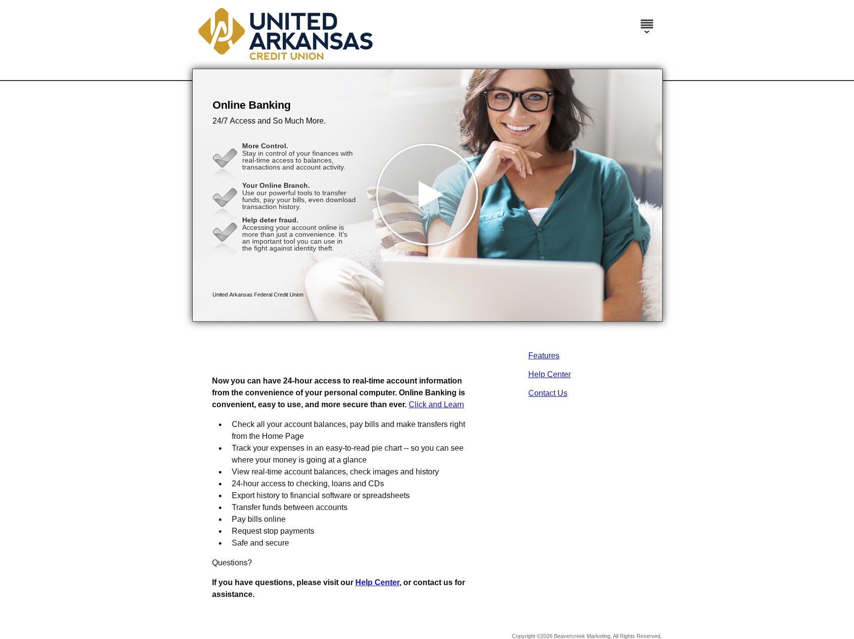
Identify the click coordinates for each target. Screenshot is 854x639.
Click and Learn (436, 404)
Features (543, 355)
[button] (427, 195)
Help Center (549, 374)
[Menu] (647, 20)
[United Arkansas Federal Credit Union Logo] (425, 59)
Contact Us (547, 393)
